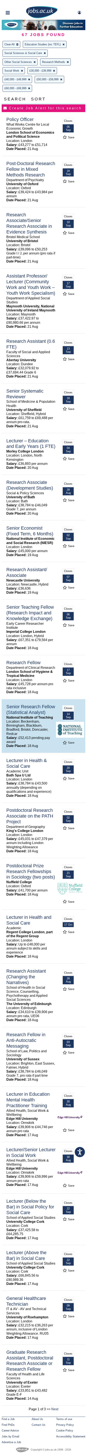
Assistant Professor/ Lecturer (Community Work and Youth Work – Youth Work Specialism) (30, 284)
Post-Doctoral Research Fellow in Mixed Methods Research (30, 169)
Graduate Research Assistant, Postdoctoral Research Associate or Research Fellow (29, 1360)
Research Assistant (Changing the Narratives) (26, 976)
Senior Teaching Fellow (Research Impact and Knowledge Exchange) (30, 612)
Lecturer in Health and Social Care (28, 920)
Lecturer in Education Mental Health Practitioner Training (28, 1099)
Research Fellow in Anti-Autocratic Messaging (25, 1040)
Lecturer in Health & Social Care (26, 763)
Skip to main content (17, 4)
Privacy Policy (65, 1424)
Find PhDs (8, 1424)
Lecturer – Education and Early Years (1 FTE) (30, 443)
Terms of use (64, 1419)
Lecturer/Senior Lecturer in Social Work (31, 1152)
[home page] (42, 17)
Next (54, 1409)
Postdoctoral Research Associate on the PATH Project (29, 816)
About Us (37, 1419)
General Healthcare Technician (26, 1301)
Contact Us (38, 1424)
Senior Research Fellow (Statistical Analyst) (30, 709)
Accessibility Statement (70, 1436)
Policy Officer (20, 119)
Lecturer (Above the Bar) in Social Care (26, 1255)
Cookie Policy (64, 1430)
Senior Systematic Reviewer (25, 393)
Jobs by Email (10, 1436)
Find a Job (8, 1419)
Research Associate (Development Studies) (29, 485)
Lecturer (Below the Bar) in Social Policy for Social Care (30, 1206)
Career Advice (10, 1430)
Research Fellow (23, 662)
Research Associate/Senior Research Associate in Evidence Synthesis (29, 223)
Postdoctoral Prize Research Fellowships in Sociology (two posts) (30, 871)
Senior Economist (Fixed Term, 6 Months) (29, 530)
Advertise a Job (11, 1442)
